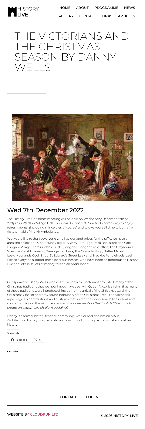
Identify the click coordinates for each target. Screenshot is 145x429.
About (82, 8)
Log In (92, 397)
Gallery (65, 16)
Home (64, 8)
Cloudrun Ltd (44, 414)
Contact (87, 16)
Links (107, 16)
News (129, 8)
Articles (126, 16)
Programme (106, 8)
